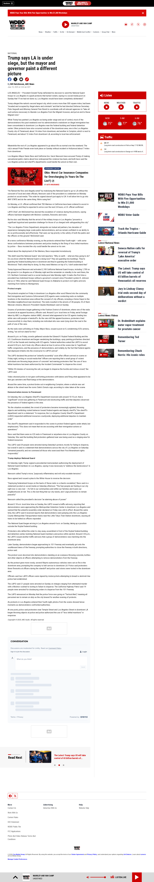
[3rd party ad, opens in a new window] (25, 176)
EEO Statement (13, 822)
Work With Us (13, 813)
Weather (48, 32)
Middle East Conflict (83, 32)
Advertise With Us (50, 808)
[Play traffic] (136, 107)
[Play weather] (121, 107)
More (113, 32)
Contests (96, 32)
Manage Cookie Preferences (17, 859)
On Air (62, 32)
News (41, 32)
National (12, 53)
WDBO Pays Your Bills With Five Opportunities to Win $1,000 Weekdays (38, 13)
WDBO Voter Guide (128, 215)
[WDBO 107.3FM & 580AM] (77, 3)
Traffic (55, 32)
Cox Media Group (19, 854)
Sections (6, 3)
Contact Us (12, 808)
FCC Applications (14, 831)
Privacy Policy (92, 854)
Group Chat (105, 32)
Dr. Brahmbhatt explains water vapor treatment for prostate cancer (131, 325)
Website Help (84, 808)
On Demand (70, 32)
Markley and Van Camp (81, 23)
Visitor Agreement (77, 854)
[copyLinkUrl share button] (27, 79)
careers (143, 854)
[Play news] (106, 107)
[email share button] (21, 79)
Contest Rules (13, 817)
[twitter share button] (15, 79)
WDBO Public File (14, 827)
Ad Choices (128, 854)
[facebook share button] (10, 79)
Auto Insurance (52, 185)
